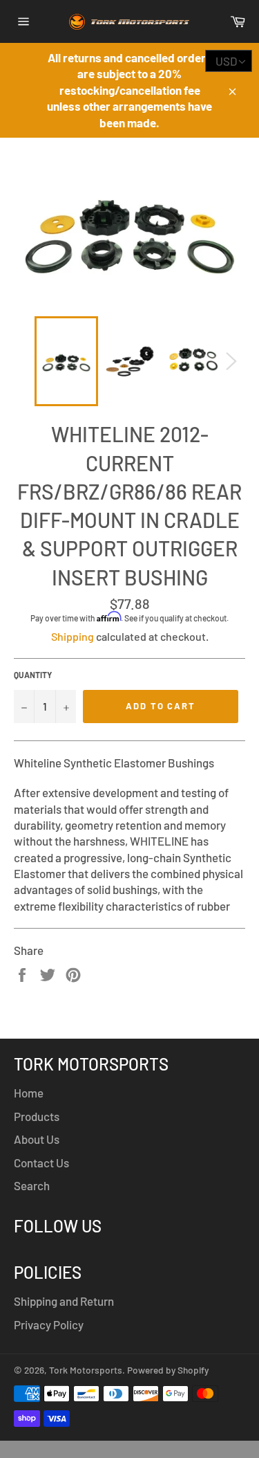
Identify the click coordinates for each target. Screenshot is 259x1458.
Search (32, 1185)
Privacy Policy (49, 1324)
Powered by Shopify (168, 1370)
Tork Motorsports (85, 1370)
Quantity (33, 675)
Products (36, 1116)
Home (29, 1093)
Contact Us (41, 1162)
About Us (36, 1139)
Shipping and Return (64, 1301)
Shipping (72, 636)
